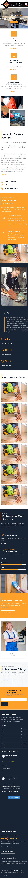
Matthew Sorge (20, 872)
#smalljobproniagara (7, 786)
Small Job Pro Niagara (11, 755)
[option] (14, 322)
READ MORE (13, 91)
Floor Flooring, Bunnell (14, 439)
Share (3, 771)
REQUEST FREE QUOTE (8, 851)
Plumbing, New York (14, 398)
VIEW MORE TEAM (7, 612)
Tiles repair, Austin (14, 418)
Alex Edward (13, 654)
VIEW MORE (3, 543)
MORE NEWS (6, 681)
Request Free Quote (9, 831)
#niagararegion (16, 786)
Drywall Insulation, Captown (14, 459)
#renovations (12, 788)
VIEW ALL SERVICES (14, 22)
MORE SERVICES (13, 48)
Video (5, 766)
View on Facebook (5, 768)
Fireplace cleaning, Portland (14, 500)
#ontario (18, 788)
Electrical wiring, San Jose (14, 480)
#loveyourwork (5, 788)
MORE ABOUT (13, 69)
